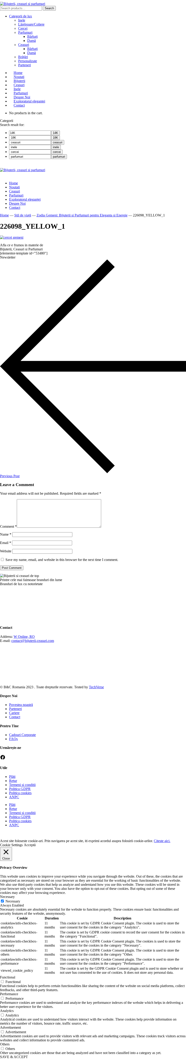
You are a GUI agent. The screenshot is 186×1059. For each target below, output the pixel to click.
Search (49, 8)
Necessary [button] (7, 897)
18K (55, 137)
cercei (57, 152)
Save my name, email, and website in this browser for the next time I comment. (61, 560)
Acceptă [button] (30, 845)
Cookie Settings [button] (11, 845)
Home (4, 215)
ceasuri (57, 142)
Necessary (12, 901)
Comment (8, 526)
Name (5, 534)
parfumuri (59, 156)
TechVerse (96, 687)
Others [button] (5, 1044)
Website (5, 551)
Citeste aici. (162, 841)
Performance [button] (9, 994)
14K (55, 133)
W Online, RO (24, 637)
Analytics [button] (7, 1011)
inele (56, 147)
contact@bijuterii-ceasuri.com (32, 641)
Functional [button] (7, 977)
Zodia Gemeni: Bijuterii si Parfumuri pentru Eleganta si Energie (82, 215)
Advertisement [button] (10, 1027)
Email (5, 543)
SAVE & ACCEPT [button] (14, 1057)
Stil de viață (22, 215)
